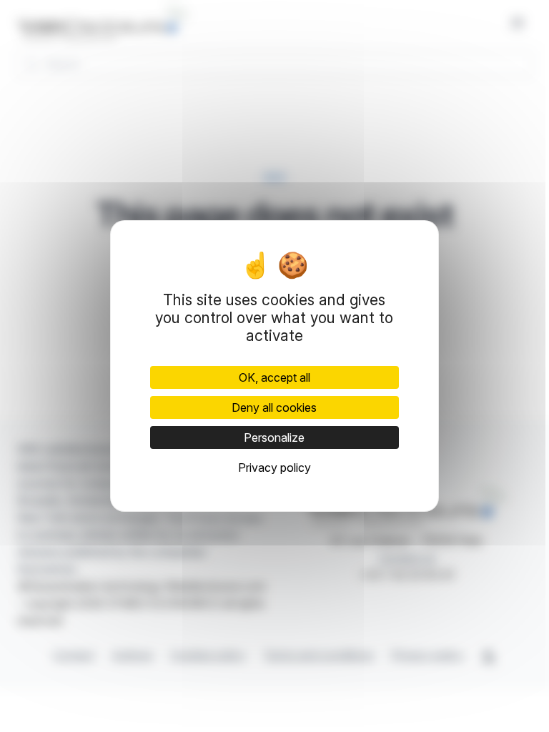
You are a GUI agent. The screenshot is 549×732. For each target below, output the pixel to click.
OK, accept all (274, 377)
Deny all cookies (274, 407)
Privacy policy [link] (274, 467)
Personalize (274, 437)
